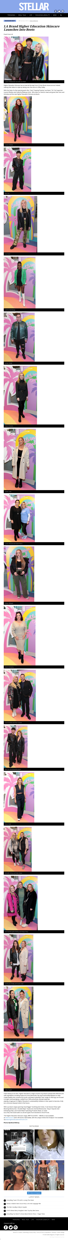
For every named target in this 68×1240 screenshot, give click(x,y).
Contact (20, 1232)
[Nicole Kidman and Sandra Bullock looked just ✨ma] (49, 1175)
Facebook (55, 11)
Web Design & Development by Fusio (57, 1237)
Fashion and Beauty (10, 21)
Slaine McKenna (34, 21)
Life (30, 15)
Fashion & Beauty (42, 15)
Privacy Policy (32, 1232)
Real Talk (22, 15)
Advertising (25, 1232)
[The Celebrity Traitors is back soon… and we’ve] (49, 1144)
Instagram (62, 11)
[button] (60, 15)
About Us (15, 1232)
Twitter (59, 11)
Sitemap (54, 1232)
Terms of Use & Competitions (44, 1232)
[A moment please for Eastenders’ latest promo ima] (19, 1144)
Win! (55, 15)
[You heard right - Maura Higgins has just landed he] (19, 1175)
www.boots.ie (9, 1118)
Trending (11, 15)
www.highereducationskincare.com (16, 1119)
